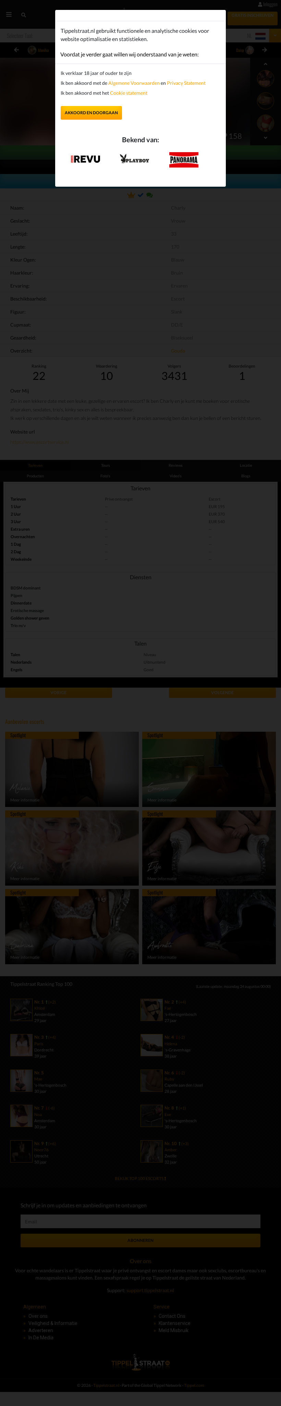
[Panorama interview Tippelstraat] (183, 159)
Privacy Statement (186, 83)
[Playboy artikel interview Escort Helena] (134, 157)
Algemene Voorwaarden (134, 83)
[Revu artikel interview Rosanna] (85, 157)
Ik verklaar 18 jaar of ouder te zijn (96, 73)
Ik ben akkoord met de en (133, 83)
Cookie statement (128, 93)
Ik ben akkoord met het (104, 93)
